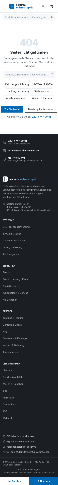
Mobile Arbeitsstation (14, 240)
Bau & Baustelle (11, 286)
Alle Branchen (10, 299)
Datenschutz (9, 404)
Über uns (7, 370)
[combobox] (29, 17)
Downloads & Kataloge (15, 338)
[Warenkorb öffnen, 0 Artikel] (51, 6)
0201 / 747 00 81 (41, 116)
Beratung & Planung (13, 318)
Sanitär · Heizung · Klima (15, 279)
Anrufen (16, 481)
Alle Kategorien (11, 254)
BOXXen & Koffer (43, 84)
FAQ (5, 331)
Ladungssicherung (18, 91)
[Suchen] (52, 17)
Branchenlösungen (15, 98)
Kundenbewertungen (30, 469)
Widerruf (7, 418)
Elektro (6, 272)
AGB (5, 411)
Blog (5, 390)
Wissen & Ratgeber (42, 98)
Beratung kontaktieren (40, 109)
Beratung (45, 481)
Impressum (8, 397)
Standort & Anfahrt (12, 377)
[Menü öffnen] (5, 6)
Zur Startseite (12, 109)
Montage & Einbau (12, 324)
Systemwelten (42, 91)
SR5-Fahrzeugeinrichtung (16, 226)
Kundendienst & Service (15, 292)
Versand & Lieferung (13, 345)
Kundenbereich (11, 352)
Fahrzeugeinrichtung (17, 84)
